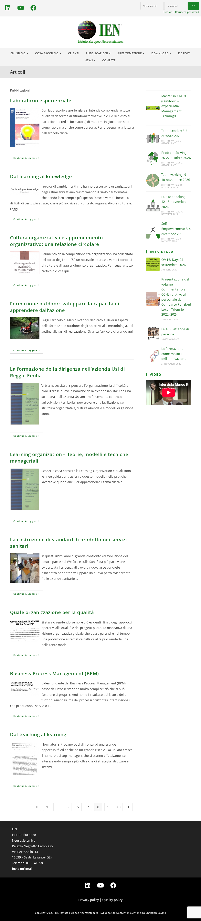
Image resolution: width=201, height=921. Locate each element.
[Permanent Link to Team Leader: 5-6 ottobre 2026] (153, 136)
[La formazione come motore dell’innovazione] (153, 355)
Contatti (109, 60)
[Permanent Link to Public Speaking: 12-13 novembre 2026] (153, 204)
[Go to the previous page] (37, 807)
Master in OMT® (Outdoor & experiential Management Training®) (174, 106)
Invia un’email (22, 869)
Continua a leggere (25, 157)
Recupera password (187, 12)
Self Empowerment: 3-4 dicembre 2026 (176, 228)
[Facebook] (33, 8)
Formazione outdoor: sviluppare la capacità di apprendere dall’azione (64, 306)
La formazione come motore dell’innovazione (173, 354)
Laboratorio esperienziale (40, 100)
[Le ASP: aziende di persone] (153, 333)
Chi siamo (18, 53)
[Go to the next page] (129, 807)
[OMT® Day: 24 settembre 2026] (153, 264)
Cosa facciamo (47, 53)
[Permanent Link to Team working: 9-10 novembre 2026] (153, 180)
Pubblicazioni (97, 53)
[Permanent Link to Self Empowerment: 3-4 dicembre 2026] (153, 232)
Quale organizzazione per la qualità (52, 612)
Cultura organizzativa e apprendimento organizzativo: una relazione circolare (56, 240)
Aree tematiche (130, 53)
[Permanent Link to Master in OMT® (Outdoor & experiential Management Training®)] (153, 108)
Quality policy (112, 900)
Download (160, 53)
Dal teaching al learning (38, 734)
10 (119, 807)
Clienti (73, 53)
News (89, 60)
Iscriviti (168, 12)
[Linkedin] (8, 8)
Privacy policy (88, 900)
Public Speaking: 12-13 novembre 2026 (174, 202)
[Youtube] (20, 8)
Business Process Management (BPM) (54, 673)
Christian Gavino (156, 913)
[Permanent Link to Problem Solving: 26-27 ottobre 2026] (153, 158)
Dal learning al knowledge (41, 176)
